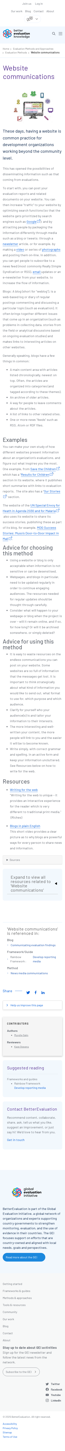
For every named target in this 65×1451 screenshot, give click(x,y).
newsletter (10, 244)
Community (10, 1312)
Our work (16, 11)
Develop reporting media (30, 1087)
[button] (53, 33)
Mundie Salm (21, 1035)
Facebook (56, 1389)
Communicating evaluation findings (33, 945)
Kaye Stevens (21, 1046)
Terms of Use (10, 1436)
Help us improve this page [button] (26, 1005)
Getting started (12, 1283)
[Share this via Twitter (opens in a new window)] (28, 992)
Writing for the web (24, 790)
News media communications (29, 973)
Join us (26, 3)
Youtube (56, 1394)
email (37, 272)
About (50, 11)
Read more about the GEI (21, 1257)
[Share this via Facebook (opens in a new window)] (35, 992)
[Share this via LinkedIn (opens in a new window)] (43, 992)
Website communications (45, 52)
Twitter (55, 1384)
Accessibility (10, 1423)
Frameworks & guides (16, 1290)
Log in (39, 3)
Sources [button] (15, 859)
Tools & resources (14, 1305)
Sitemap (7, 1432)
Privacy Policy (10, 1428)
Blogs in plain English (25, 826)
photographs (51, 249)
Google (31, 221)
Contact (39, 11)
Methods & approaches (17, 1298)
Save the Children (43, 469)
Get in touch (16, 1140)
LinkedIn (56, 1400)
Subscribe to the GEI (19, 1371)
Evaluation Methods (16, 52)
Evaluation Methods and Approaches (33, 48)
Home (6, 48)
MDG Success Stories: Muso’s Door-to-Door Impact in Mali (31, 533)
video (20, 249)
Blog (28, 11)
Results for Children (35, 474)
